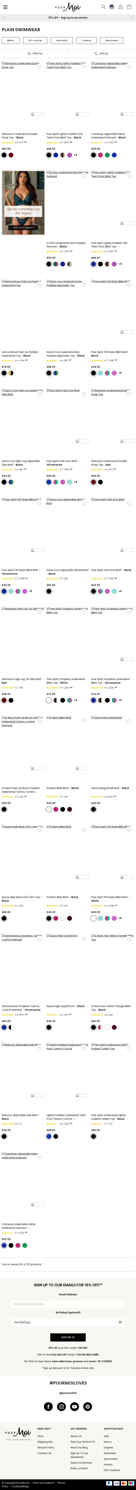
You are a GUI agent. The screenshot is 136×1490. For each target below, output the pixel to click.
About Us (76, 1436)
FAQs (41, 1436)
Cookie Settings (20, 1486)
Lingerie (108, 1447)
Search (103, 7)
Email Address (68, 1294)
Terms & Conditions (43, 1482)
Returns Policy (46, 1447)
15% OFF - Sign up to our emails (68, 17)
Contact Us (44, 1453)
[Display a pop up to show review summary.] (26, 143)
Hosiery (108, 1464)
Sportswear (111, 1459)
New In (108, 1442)
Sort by (104, 53)
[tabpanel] (23, 94)
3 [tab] (23, 129)
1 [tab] (16, 129)
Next (132, 18)
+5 (120, 373)
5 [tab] (30, 129)
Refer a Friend (79, 1468)
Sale (106, 1436)
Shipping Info (45, 1442)
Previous (3, 18)
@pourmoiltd (68, 1393)
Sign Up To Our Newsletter (79, 1455)
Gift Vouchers (112, 1470)
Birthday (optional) (68, 1312)
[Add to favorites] (39, 66)
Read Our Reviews (81, 1463)
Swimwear (110, 1453)
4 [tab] (27, 129)
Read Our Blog (79, 1447)
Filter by (37, 53)
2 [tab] (19, 129)
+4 (75, 155)
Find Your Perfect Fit (83, 1442)
